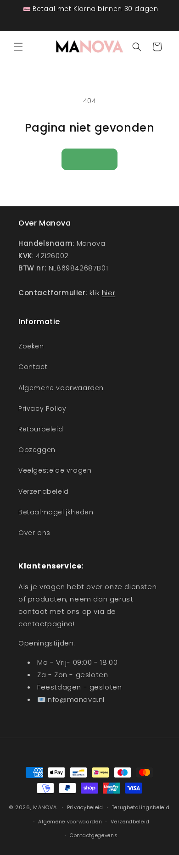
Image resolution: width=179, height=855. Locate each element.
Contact (32, 366)
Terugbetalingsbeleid (141, 807)
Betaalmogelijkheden (55, 512)
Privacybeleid (85, 807)
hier (108, 293)
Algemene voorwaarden (61, 387)
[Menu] (18, 47)
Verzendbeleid (43, 491)
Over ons (34, 532)
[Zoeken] (137, 47)
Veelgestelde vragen (54, 470)
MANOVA (44, 807)
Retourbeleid (40, 429)
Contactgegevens (94, 835)
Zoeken (31, 346)
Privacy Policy (42, 408)
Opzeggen (37, 449)
